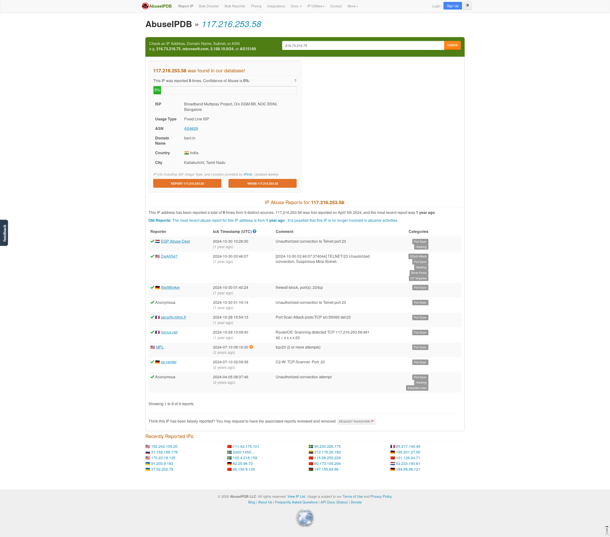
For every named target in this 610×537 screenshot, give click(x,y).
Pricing (256, 6)
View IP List (296, 496)
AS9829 (191, 128)
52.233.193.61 (408, 463)
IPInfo (248, 174)
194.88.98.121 (408, 469)
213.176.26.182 (327, 452)
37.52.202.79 (162, 469)
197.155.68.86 (326, 469)
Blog (251, 501)
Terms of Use (353, 496)
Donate (356, 501)
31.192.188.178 (164, 452)
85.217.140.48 (408, 446)
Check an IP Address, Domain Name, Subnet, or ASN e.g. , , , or (202, 46)
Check (452, 45)
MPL (160, 347)
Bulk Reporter (235, 6)
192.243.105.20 (164, 446)
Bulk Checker (209, 6)
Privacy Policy (381, 496)
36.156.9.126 (244, 469)
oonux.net (169, 332)
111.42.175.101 (246, 446)
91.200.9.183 (162, 463)
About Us (265, 501)
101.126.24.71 (408, 457)
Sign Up (453, 5)
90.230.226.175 (327, 446)
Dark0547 (169, 256)
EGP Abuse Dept (175, 241)
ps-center (169, 362)
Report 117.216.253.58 (187, 183)
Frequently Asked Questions (296, 501)
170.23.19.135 (163, 457)
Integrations (276, 6)
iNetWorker (170, 287)
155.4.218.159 (245, 457)
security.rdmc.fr (173, 317)
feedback (4, 233)
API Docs (327, 501)
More (352, 6)
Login (436, 6)
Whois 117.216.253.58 (262, 183)
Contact (336, 6)
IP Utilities (314, 6)
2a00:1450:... (244, 452)
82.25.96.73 (243, 463)
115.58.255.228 (327, 457)
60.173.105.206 (327, 463)
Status (342, 501)
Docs (295, 6)
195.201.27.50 (408, 452)
